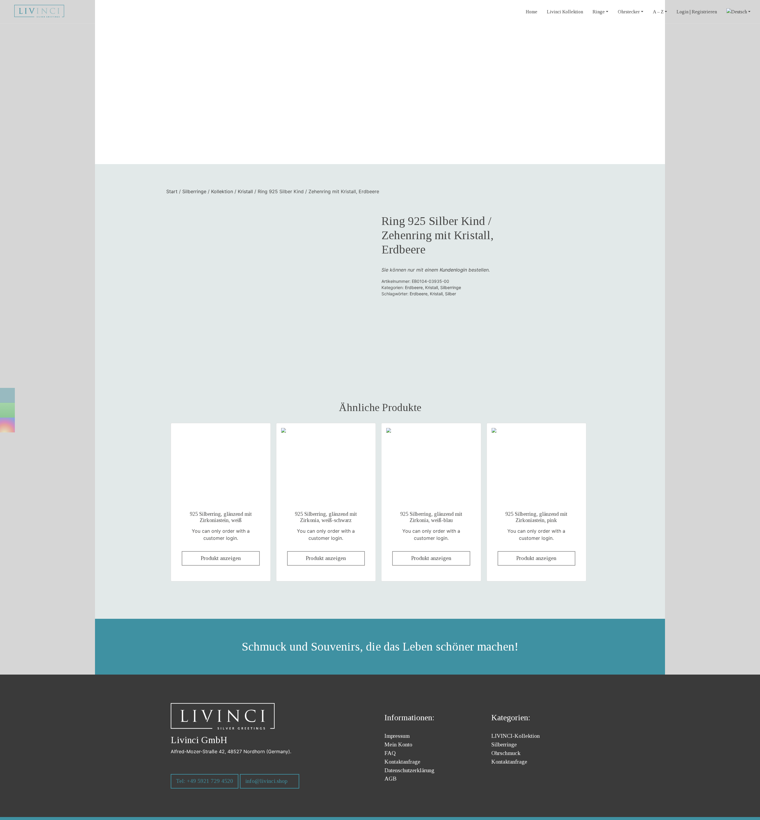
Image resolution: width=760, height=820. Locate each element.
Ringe (599, 11)
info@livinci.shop (266, 781)
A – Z (658, 11)
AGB (390, 778)
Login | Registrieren (697, 11)
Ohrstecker (629, 11)
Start (172, 191)
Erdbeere (414, 287)
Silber (450, 293)
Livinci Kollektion (565, 11)
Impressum (397, 736)
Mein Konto (398, 744)
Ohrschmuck (505, 753)
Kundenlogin (453, 270)
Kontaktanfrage (402, 762)
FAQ (390, 753)
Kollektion (222, 191)
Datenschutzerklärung (409, 770)
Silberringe (194, 191)
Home (531, 11)
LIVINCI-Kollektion (515, 736)
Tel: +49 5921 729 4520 (204, 781)
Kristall (245, 191)
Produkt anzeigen (221, 558)
